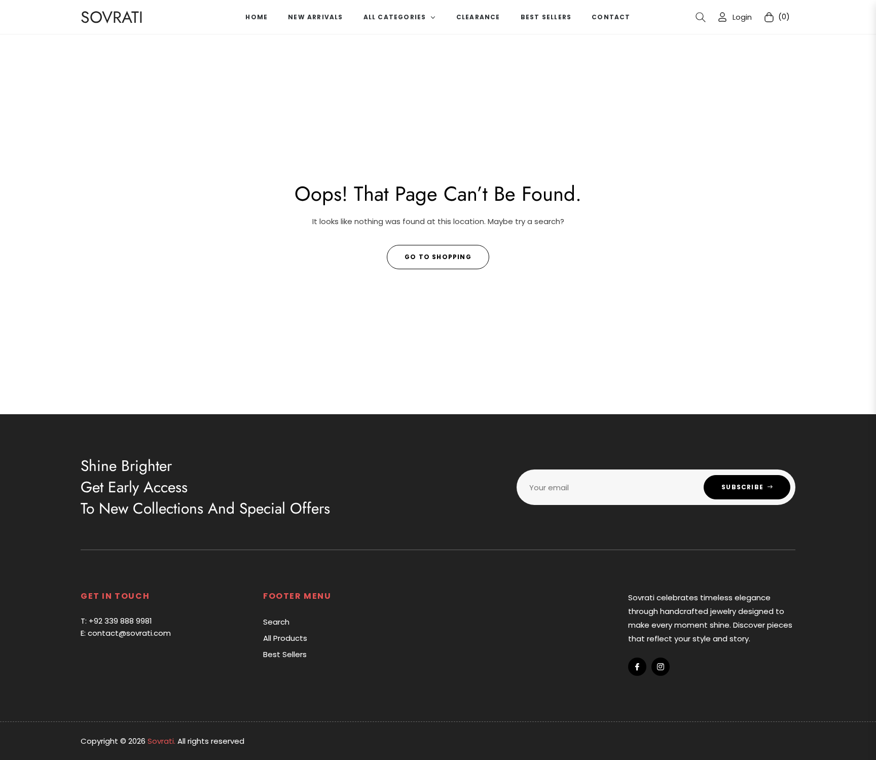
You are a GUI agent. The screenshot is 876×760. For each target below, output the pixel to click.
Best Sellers (285, 654)
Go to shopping (438, 256)
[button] (700, 17)
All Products (285, 638)
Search (276, 622)
